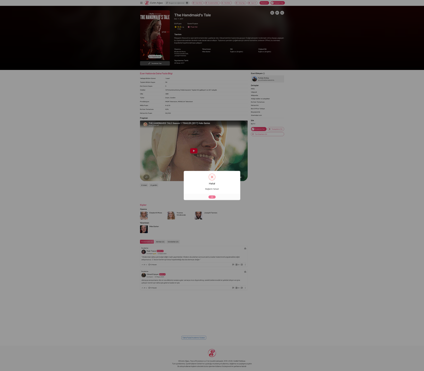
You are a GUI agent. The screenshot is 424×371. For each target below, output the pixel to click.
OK (212, 197)
